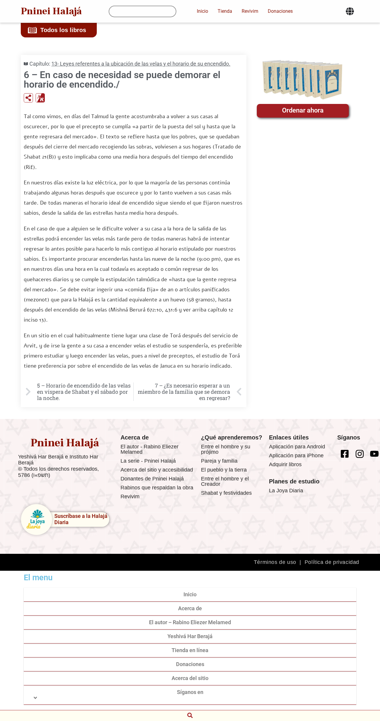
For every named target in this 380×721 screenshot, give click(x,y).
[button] (190, 715)
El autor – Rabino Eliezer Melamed (190, 622)
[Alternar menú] (350, 11)
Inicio (190, 594)
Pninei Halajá (51, 11)
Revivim (130, 496)
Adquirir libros (285, 464)
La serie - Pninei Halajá (148, 461)
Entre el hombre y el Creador (225, 481)
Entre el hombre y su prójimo (225, 449)
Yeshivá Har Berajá (190, 636)
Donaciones (190, 664)
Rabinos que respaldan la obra (157, 488)
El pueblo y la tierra (224, 470)
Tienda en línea (190, 650)
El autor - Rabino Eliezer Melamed (149, 449)
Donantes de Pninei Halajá (152, 479)
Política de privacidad (332, 562)
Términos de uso (275, 562)
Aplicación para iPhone (296, 455)
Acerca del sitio (190, 678)
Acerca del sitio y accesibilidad (157, 470)
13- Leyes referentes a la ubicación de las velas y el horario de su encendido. (140, 64)
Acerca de (190, 608)
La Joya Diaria (286, 491)
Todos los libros (63, 30)
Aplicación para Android (297, 447)
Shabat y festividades (226, 493)
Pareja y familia (219, 461)
